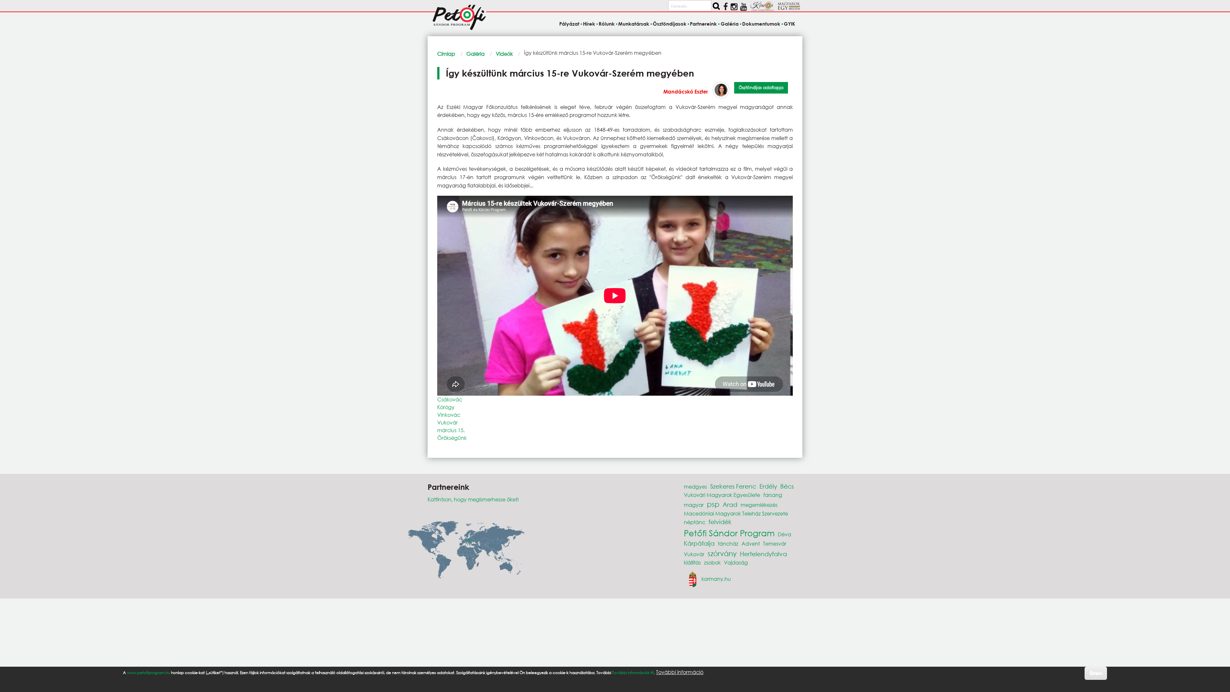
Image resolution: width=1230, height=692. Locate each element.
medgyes (695, 486)
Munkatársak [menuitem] (633, 24)
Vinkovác (448, 414)
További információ (679, 672)
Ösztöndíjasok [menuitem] (669, 24)
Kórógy (446, 407)
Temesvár (774, 543)
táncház (728, 543)
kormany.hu (716, 578)
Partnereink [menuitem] (703, 24)
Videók (504, 53)
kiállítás (692, 562)
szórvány (722, 553)
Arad (730, 504)
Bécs (787, 486)
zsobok (712, 562)
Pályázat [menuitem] (569, 24)
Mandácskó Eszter (685, 91)
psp (713, 504)
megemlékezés (759, 504)
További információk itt (633, 672)
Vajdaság (736, 562)
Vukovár (447, 422)
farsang (772, 494)
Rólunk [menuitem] (607, 24)
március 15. (451, 430)
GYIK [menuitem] (789, 24)
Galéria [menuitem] (729, 24)
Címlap (446, 53)
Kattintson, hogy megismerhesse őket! (473, 499)
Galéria (475, 53)
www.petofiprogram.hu (148, 672)
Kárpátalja (699, 543)
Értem (1096, 673)
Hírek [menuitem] (589, 24)
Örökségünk (452, 437)
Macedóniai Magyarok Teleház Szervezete (736, 513)
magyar (694, 504)
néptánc (694, 522)
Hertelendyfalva (763, 553)
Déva (784, 534)
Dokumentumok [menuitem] (761, 24)
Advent (751, 543)
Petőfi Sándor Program (729, 533)
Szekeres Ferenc (733, 486)
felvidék (720, 521)
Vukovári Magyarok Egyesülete (722, 494)
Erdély (768, 486)
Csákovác (449, 399)
